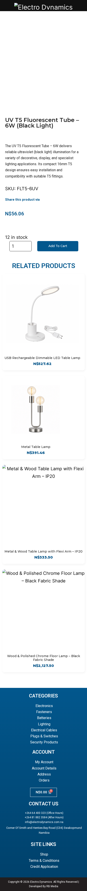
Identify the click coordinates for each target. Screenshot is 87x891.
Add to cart (57, 246)
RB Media (52, 886)
